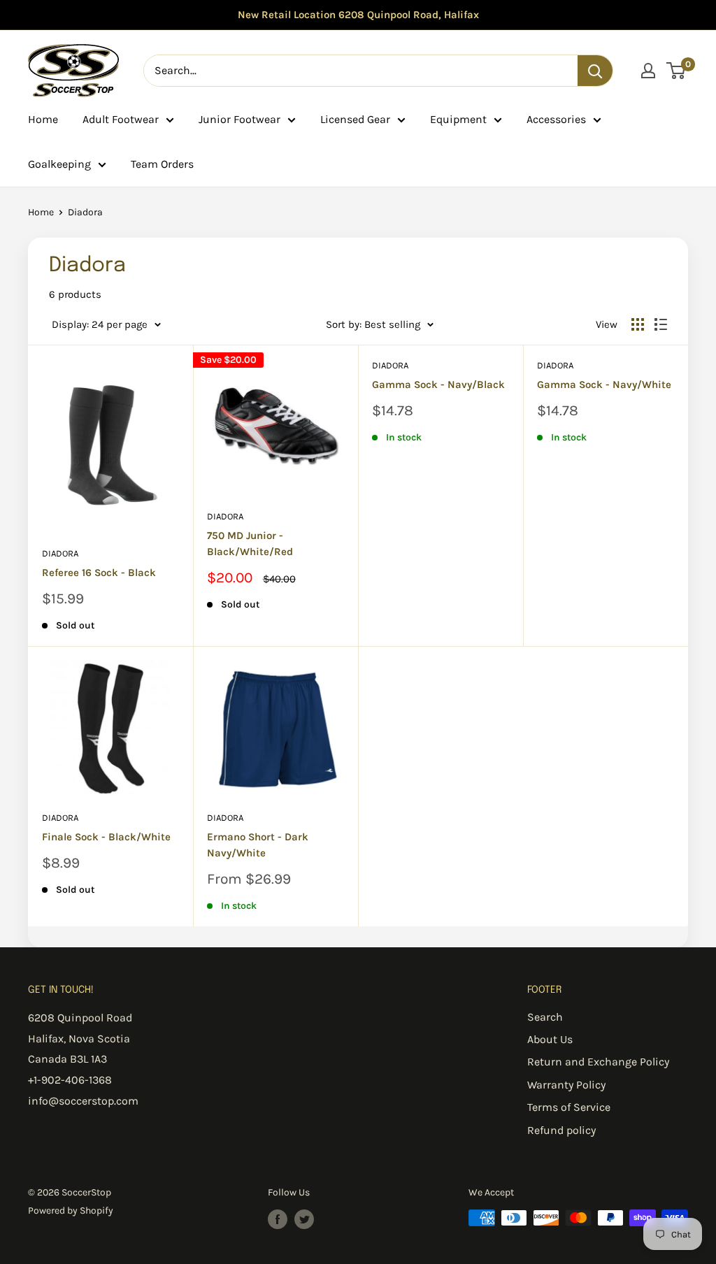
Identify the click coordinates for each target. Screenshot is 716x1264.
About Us (550, 1039)
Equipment (458, 119)
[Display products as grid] (637, 324)
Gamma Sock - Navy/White (604, 384)
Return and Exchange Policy (598, 1061)
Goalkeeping (59, 164)
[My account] (648, 70)
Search (545, 1017)
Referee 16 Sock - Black (99, 572)
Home (43, 119)
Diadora (60, 553)
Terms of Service (568, 1107)
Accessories (556, 119)
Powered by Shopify (70, 1210)
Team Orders (162, 164)
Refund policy (561, 1130)
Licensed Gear (355, 119)
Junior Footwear (239, 119)
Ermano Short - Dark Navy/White (257, 845)
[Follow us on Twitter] (304, 1219)
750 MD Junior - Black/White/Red (250, 543)
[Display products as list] (660, 324)
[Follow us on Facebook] (277, 1219)
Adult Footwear (121, 119)
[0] (676, 70)
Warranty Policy (566, 1084)
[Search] (595, 70)
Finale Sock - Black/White (106, 837)
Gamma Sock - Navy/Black (438, 384)
